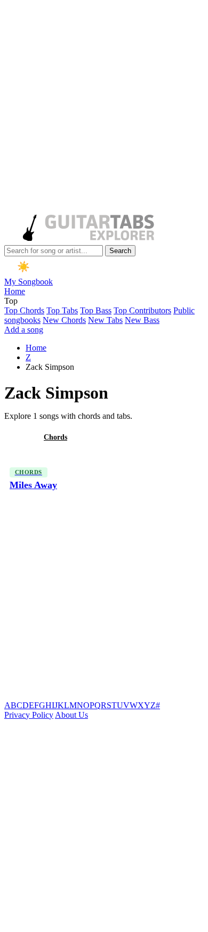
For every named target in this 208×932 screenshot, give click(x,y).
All (17, 437)
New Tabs (105, 320)
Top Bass (95, 310)
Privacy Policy (28, 714)
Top (11, 300)
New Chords (64, 320)
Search (120, 251)
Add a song (23, 329)
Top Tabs (62, 310)
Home (14, 291)
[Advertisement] (104, 108)
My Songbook (28, 281)
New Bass (142, 320)
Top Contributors (142, 310)
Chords (55, 437)
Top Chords (24, 310)
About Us (71, 714)
